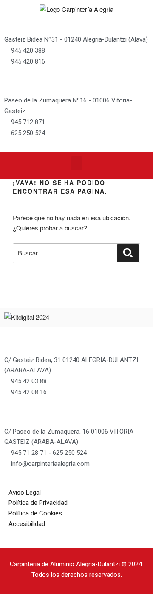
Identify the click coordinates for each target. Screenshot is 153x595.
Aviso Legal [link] (24, 492)
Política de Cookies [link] (35, 513)
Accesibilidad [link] (26, 524)
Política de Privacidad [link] (38, 502)
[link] (76, 9)
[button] (76, 163)
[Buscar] (128, 253)
